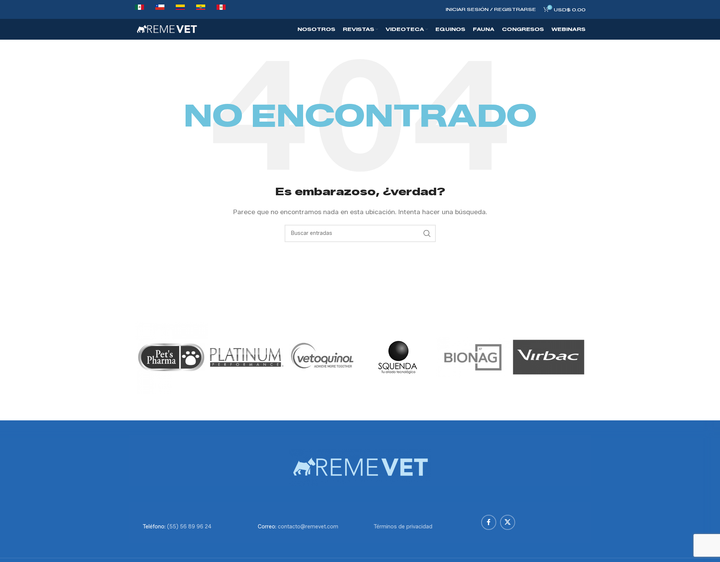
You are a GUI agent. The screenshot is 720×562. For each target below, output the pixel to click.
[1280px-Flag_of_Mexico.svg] (139, 9)
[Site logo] (166, 28)
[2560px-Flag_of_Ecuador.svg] (200, 9)
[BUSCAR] (427, 233)
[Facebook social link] (488, 522)
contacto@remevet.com (308, 526)
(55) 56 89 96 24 (189, 526)
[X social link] (507, 522)
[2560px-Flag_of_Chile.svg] (159, 9)
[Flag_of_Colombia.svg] (180, 9)
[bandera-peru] (221, 9)
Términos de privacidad (402, 526)
